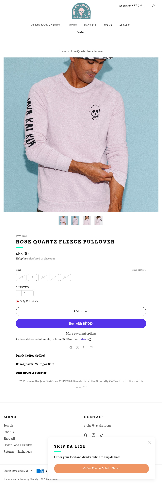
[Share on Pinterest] (84, 347)
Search (121, 6)
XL (65, 277)
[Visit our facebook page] (86, 435)
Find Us (9, 432)
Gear (81, 31)
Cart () (137, 5)
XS (21, 277)
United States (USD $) (16, 470)
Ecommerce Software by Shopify (21, 479)
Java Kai (21, 236)
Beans (108, 25)
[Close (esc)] (149, 442)
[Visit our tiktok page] (102, 435)
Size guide (139, 270)
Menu (73, 25)
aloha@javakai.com (97, 425)
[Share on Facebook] (71, 347)
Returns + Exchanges (18, 451)
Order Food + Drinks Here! (101, 468)
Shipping (21, 258)
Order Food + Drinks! (46, 25)
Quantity (22, 287)
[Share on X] (78, 347)
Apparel (125, 25)
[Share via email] (91, 347)
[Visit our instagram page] (94, 435)
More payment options (81, 333)
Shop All (90, 25)
